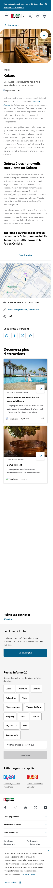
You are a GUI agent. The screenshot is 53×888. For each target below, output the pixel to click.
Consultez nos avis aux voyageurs (23, 5)
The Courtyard (14, 579)
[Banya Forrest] (25, 441)
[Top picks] (37, 16)
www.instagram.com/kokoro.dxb (23, 309)
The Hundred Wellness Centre (22, 525)
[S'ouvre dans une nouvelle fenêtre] (14, 336)
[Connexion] (44, 16)
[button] (13, 882)
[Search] (30, 16)
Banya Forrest (14, 465)
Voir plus (25, 603)
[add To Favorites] (44, 35)
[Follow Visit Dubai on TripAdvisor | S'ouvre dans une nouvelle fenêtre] (25, 807)
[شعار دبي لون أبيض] (12, 800)
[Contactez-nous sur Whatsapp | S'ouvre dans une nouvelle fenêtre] (7, 336)
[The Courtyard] (25, 555)
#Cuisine (8, 619)
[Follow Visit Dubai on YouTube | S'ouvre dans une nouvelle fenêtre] (45, 807)
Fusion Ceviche (13, 243)
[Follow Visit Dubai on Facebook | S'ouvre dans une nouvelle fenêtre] (5, 807)
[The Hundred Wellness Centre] (25, 501)
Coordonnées (25, 255)
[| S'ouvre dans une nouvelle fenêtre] (15, 807)
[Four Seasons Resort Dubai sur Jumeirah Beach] (25, 374)
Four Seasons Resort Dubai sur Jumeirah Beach (23, 399)
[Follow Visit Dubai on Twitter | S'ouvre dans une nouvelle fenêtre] (35, 807)
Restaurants (13, 25)
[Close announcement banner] (46, 4)
